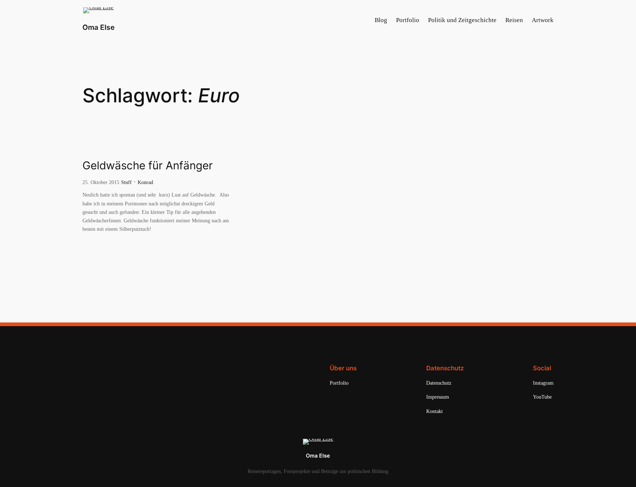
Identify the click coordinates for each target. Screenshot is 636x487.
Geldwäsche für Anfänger (147, 165)
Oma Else (98, 27)
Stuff (126, 182)
